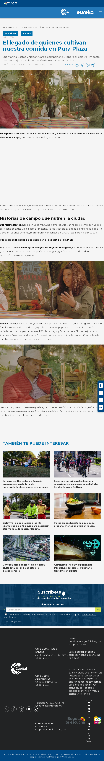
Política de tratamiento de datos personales (24, 754)
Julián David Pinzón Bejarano (35, 64)
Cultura (27, 33)
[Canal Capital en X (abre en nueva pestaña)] (6, 711)
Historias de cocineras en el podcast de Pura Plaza (44, 240)
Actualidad (10, 33)
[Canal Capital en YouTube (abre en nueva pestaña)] (29, 711)
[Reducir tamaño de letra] (101, 392)
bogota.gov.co (89, 720)
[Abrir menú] (100, 12)
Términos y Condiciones (58, 754)
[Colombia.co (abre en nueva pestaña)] (97, 720)
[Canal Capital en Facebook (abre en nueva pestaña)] (14, 711)
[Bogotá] (75, 720)
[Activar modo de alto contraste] (101, 385)
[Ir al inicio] (19, 669)
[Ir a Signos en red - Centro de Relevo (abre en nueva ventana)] (101, 407)
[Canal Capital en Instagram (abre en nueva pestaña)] (21, 711)
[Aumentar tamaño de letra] (101, 400)
